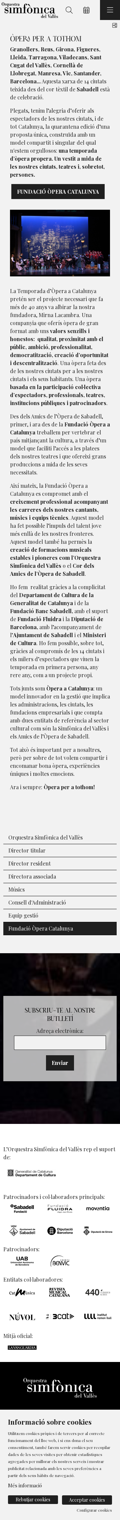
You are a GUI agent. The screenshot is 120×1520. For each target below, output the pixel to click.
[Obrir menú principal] (110, 10)
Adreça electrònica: (60, 1030)
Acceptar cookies (87, 1500)
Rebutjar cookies (33, 1499)
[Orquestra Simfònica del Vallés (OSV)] (29, 10)
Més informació (25, 1485)
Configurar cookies (94, 1510)
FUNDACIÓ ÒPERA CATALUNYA (58, 191)
